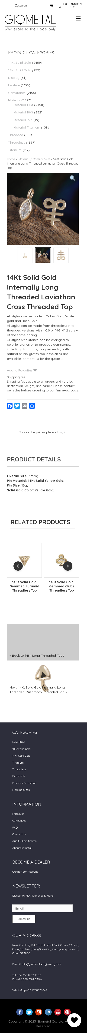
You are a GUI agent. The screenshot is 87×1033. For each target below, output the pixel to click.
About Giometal (22, 848)
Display (13, 78)
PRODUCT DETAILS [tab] (34, 459)
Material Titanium (26, 127)
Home (11, 159)
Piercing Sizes (21, 789)
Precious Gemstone (24, 783)
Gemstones (17, 93)
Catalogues (19, 820)
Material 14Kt (23, 105)
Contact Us (19, 834)
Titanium (15, 150)
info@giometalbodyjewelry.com (41, 964)
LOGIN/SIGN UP (72, 6)
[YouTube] (57, 1011)
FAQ (15, 827)
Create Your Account (25, 871)
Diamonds (18, 776)
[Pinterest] (67, 1011)
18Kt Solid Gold (19, 70)
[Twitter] (29, 1011)
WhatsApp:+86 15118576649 (29, 990)
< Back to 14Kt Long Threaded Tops (37, 655)
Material (14, 100)
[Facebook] (19, 1011)
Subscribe (24, 918)
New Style (18, 742)
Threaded (15, 135)
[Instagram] (38, 1011)
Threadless (16, 142)
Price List (18, 813)
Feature (14, 85)
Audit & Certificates (24, 841)
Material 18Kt (23, 112)
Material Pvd (22, 120)
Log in (62, 432)
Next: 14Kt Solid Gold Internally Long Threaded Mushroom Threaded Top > (38, 689)
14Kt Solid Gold (19, 62)
